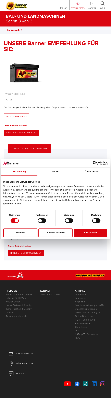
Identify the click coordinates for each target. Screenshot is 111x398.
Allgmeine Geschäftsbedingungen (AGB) (89, 303)
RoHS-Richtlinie (82, 323)
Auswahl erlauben (55, 232)
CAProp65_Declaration (86, 334)
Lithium (9, 312)
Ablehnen (20, 232)
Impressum (80, 298)
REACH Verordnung (85, 320)
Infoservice (80, 294)
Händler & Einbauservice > (21, 132)
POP (77, 330)
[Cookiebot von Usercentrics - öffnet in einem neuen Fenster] (95, 163)
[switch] (42, 220)
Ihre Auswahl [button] (13, 30)
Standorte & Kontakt (50, 294)
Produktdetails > (16, 116)
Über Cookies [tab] (92, 171)
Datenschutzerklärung (86, 309)
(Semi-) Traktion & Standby (19, 305)
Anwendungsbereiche (17, 316)
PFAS (77, 338)
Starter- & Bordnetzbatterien (19, 294)
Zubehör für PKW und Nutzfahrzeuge (16, 300)
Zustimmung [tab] (19, 171)
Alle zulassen (90, 232)
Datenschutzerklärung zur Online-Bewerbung (88, 314)
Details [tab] (55, 171)
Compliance (81, 327)
